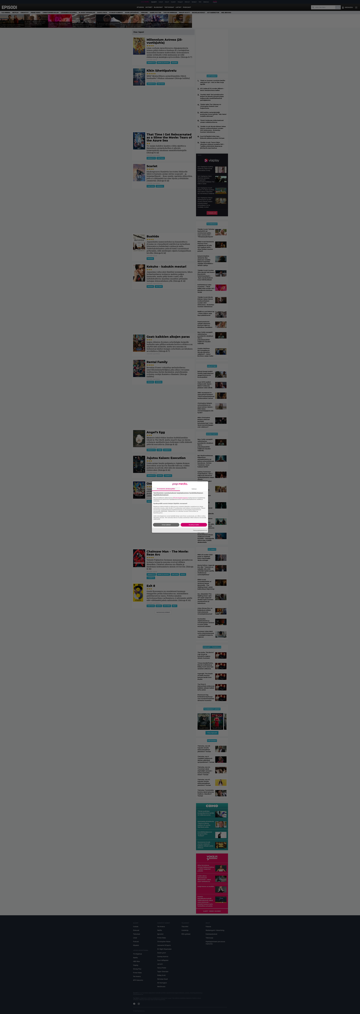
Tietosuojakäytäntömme (200, 530)
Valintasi (194, 489)
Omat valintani (166, 525)
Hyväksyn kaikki (194, 525)
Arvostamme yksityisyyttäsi (166, 488)
